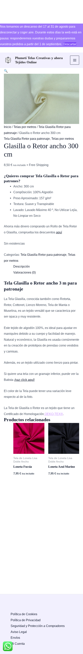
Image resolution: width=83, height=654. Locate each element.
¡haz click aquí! (24, 379)
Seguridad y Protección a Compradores (38, 626)
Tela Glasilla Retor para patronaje (27, 138)
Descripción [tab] (21, 266)
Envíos (15, 637)
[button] (6, 71)
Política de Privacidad (26, 620)
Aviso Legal (19, 632)
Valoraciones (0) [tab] (24, 272)
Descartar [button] (69, 44)
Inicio (7, 127)
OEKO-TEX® (53, 414)
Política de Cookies (24, 614)
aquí (59, 232)
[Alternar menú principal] (74, 60)
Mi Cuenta (18, 643)
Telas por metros (25, 127)
